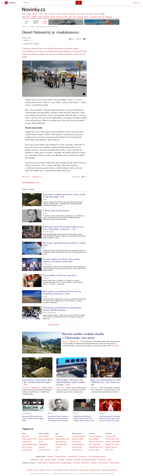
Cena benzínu (82, 456)
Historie (52, 17)
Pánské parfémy (114, 463)
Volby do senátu (27, 447)
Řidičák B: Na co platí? (112, 444)
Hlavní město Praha (48, 231)
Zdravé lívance (76, 441)
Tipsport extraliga (60, 441)
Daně (37, 182)
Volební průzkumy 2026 (29, 439)
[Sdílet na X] (86, 177)
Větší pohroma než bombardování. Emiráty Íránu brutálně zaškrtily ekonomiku (62, 308)
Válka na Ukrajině (61, 14)
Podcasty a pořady (62, 17)
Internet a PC (26, 17)
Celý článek (115, 346)
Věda (40, 17)
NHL (56, 450)
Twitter (36, 470)
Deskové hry (85, 463)
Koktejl (102, 14)
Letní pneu (76, 463)
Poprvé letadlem (94, 439)
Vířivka (109, 459)
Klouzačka (77, 459)
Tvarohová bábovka (78, 444)
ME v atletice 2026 (61, 444)
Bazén (42, 459)
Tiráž (54, 470)
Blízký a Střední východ (49, 312)
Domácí (40, 14)
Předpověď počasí (60, 456)
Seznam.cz (136, 2)
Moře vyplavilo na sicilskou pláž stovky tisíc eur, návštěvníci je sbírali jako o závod (62, 292)
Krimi (77, 14)
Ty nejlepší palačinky (78, 436)
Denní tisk (101, 17)
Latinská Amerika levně (96, 447)
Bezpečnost (46, 278)
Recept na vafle (77, 447)
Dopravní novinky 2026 (112, 441)
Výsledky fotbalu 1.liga (62, 439)
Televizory (94, 463)
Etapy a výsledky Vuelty (46, 439)
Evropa (45, 213)
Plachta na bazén (50, 459)
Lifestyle (96, 14)
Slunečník (69, 459)
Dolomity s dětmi (94, 450)
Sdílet (80, 39)
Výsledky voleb (26, 441)
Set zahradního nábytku (89, 459)
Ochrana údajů (84, 470)
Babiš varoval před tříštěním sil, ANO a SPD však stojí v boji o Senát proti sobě (106, 382)
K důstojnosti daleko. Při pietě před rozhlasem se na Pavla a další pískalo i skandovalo (63, 227)
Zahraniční (52, 14)
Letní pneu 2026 (110, 436)
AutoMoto (34, 17)
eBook (73, 39)
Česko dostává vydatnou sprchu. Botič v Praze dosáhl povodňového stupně (64, 195)
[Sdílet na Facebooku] (83, 177)
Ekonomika (89, 14)
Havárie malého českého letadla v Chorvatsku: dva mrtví (83, 335)
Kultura (83, 14)
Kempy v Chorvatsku (95, 436)
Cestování (46, 17)
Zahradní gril (102, 459)
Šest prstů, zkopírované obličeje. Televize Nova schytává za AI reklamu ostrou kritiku (61, 260)
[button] (54, 79)
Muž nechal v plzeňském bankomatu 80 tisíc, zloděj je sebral (64, 244)
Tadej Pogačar (43, 444)
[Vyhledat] (79, 3)
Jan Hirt (41, 441)
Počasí (86, 17)
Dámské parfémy (66, 463)
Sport (70, 17)
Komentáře (71, 14)
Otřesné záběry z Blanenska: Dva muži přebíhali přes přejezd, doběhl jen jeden (70, 382)
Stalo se (34, 14)
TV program (93, 17)
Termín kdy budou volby (29, 444)
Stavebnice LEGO (54, 463)
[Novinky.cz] (33, 10)
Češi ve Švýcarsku (94, 444)
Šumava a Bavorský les (96, 441)
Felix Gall (41, 447)
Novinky (24, 38)
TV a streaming (47, 264)
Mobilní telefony (42, 463)
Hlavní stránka (26, 14)
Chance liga (59, 436)
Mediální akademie (63, 470)
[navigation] (2, 2)
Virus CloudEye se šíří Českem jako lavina (59, 275)
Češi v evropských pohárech (97, 456)
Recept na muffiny (77, 439)
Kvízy (75, 17)
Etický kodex (74, 470)
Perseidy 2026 (72, 456)
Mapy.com (50, 456)
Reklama (42, 470)
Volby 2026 (25, 436)
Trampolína (61, 459)
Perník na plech (77, 450)
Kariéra (48, 470)
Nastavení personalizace (109, 470)
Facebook (29, 470)
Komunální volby (27, 450)
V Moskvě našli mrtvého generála (56, 210)
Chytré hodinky (103, 463)
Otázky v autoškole (111, 447)
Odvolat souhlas (95, 470)
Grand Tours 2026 (44, 450)
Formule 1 (58, 447)
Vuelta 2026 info (44, 436)
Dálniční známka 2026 (112, 439)
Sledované (108, 17)
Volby (45, 14)
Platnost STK (109, 450)
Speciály (80, 17)
